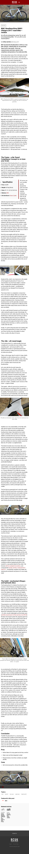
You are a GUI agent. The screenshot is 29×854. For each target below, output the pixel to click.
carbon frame (17, 794)
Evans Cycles (13, 195)
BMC (8, 193)
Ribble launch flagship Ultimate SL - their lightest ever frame (3, 816)
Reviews (3, 25)
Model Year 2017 (23, 794)
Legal (10, 843)
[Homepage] (14, 839)
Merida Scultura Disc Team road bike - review (8, 814)
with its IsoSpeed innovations (13, 566)
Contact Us (14, 833)
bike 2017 (6, 794)
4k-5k (2, 794)
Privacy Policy (15, 843)
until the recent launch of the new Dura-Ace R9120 (14, 615)
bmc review (12, 794)
